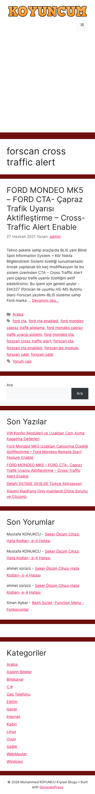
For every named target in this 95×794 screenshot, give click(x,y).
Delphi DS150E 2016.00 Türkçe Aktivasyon (44, 483)
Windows (15, 761)
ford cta (20, 321)
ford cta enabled (43, 321)
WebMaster (17, 754)
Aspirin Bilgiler (19, 672)
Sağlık (12, 746)
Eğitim (12, 702)
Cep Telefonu (18, 694)
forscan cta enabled (24, 348)
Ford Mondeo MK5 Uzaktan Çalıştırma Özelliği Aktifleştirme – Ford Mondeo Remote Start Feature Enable (47, 452)
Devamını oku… (45, 300)
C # (10, 687)
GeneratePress (51, 787)
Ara (10, 385)
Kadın (12, 724)
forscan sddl (18, 354)
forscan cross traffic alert (29, 341)
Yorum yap (22, 361)
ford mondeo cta (59, 334)
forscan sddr (42, 354)
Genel (12, 709)
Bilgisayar (15, 679)
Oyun (11, 739)
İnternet (13, 716)
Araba (18, 314)
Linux (11, 731)
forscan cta (63, 341)
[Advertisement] (47, 85)
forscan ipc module (61, 348)
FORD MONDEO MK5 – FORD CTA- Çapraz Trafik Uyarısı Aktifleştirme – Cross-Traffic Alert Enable (46, 208)
